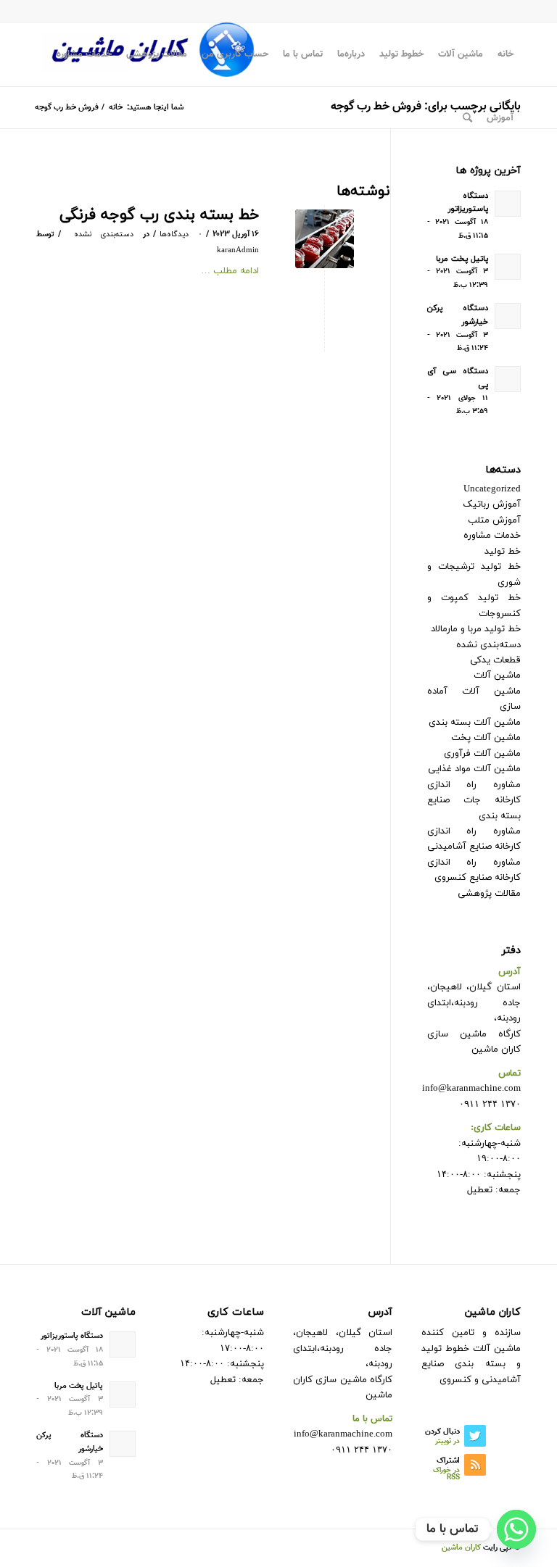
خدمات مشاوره (492, 535)
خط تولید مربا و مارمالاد (476, 629)
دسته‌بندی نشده (104, 234)
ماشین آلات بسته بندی (475, 722)
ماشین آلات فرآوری (482, 753)
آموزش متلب (494, 520)
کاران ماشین (461, 1548)
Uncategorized (492, 489)
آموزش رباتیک (492, 504)
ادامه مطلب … (230, 271)
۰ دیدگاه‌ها (181, 234)
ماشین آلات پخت (486, 737)
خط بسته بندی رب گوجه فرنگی (159, 215)
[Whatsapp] (516, 1529)
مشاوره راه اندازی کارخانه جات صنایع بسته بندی (474, 800)
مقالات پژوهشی (489, 893)
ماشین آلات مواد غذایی (474, 769)
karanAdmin (238, 250)
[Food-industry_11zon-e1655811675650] (324, 238)
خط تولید (502, 551)
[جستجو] (467, 118)
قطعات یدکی (495, 660)
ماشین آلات (497, 675)
